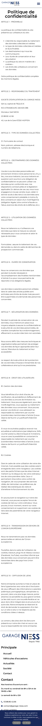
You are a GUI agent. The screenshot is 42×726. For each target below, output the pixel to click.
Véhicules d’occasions (15, 658)
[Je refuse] (38, 718)
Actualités (8, 663)
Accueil (7, 653)
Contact (7, 673)
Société (7, 668)
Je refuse (26, 723)
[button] (38, 3)
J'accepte (16, 723)
